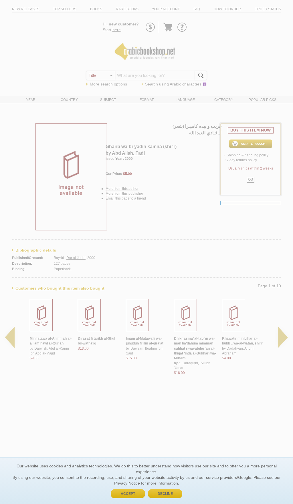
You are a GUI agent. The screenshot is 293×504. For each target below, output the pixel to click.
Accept (128, 494)
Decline (165, 494)
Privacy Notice (127, 483)
